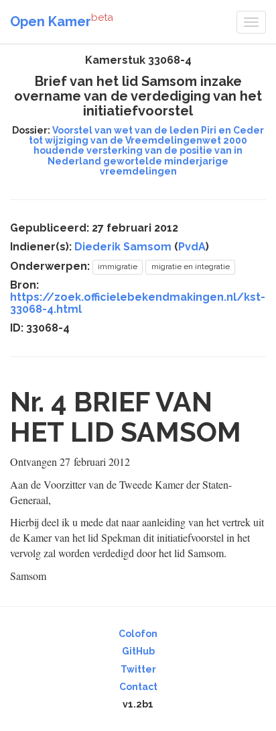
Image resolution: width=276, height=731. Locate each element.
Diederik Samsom (122, 246)
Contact (138, 686)
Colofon (138, 633)
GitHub (138, 651)
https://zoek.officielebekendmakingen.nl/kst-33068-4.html (137, 303)
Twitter (138, 669)
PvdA (192, 246)
